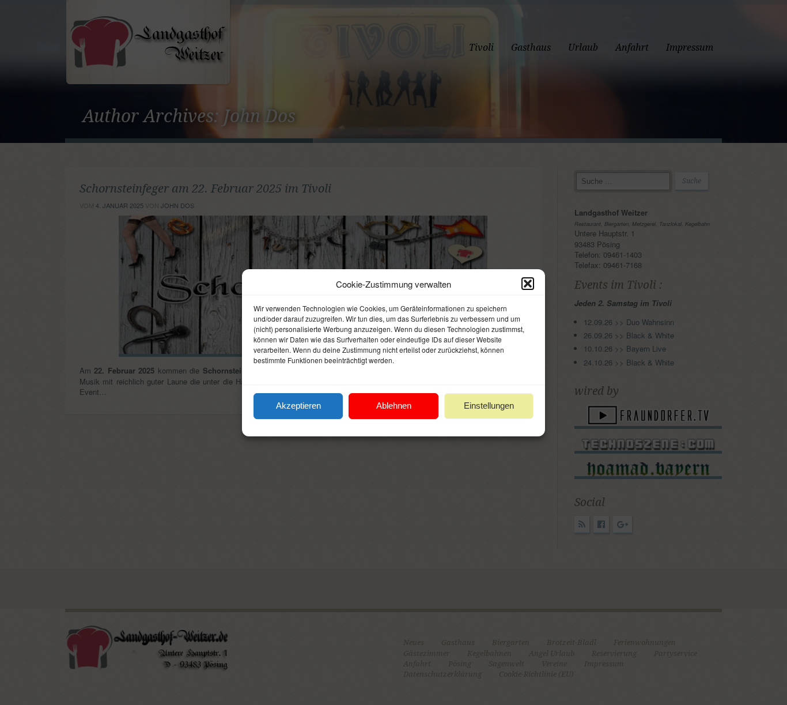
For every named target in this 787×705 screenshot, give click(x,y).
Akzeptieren (298, 405)
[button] (528, 283)
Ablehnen (393, 405)
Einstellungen (489, 405)
